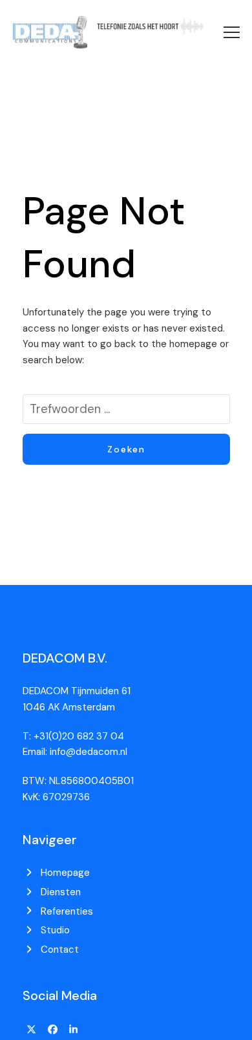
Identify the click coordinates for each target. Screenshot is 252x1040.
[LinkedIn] (74, 1030)
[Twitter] (32, 1030)
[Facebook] (52, 1030)
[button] (232, 32)
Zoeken (126, 449)
